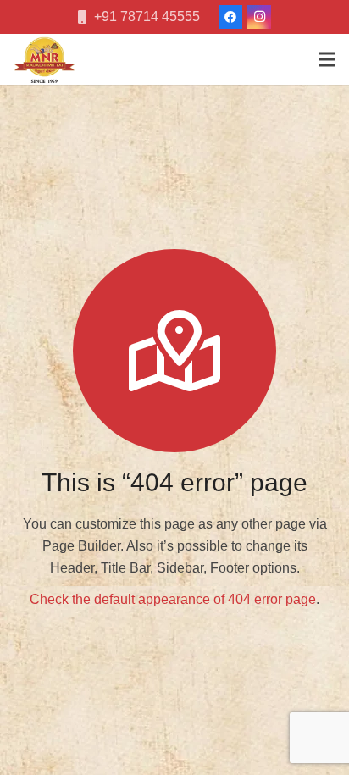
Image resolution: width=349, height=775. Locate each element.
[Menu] (326, 59)
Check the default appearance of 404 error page (173, 599)
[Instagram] (259, 17)
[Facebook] (230, 17)
